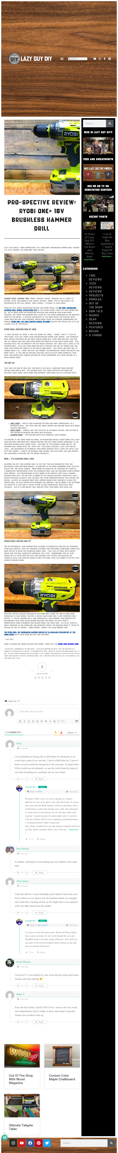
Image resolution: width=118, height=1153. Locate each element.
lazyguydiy (30, 787)
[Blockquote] (46, 721)
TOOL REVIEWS (95, 277)
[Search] (110, 123)
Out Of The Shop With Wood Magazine (21, 1079)
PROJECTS (96, 295)
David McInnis (23, 962)
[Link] (54, 721)
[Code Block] (50, 721)
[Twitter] (47, 1143)
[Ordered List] (37, 721)
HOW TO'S (96, 311)
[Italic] (24, 721)
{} (58, 721)
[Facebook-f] (104, 58)
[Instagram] (99, 58)
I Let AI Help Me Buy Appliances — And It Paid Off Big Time (108, 243)
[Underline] (29, 721)
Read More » (89, 260)
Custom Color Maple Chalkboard (62, 1077)
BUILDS (94, 331)
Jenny (39, 791)
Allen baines (42, 925)
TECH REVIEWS (95, 285)
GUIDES (94, 315)
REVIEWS (95, 291)
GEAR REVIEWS (95, 321)
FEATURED (96, 327)
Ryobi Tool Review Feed (68, 644)
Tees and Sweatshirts (98, 159)
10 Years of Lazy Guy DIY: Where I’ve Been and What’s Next (89, 245)
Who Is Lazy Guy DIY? (98, 132)
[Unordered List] (41, 721)
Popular (95, 299)
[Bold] (20, 721)
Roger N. (20, 994)
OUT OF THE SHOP (96, 305)
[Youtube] (94, 58)
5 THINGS (95, 335)
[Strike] (33, 721)
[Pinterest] (109, 58)
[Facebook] (30, 1143)
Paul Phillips (22, 849)
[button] (61, 58)
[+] (63, 721)
